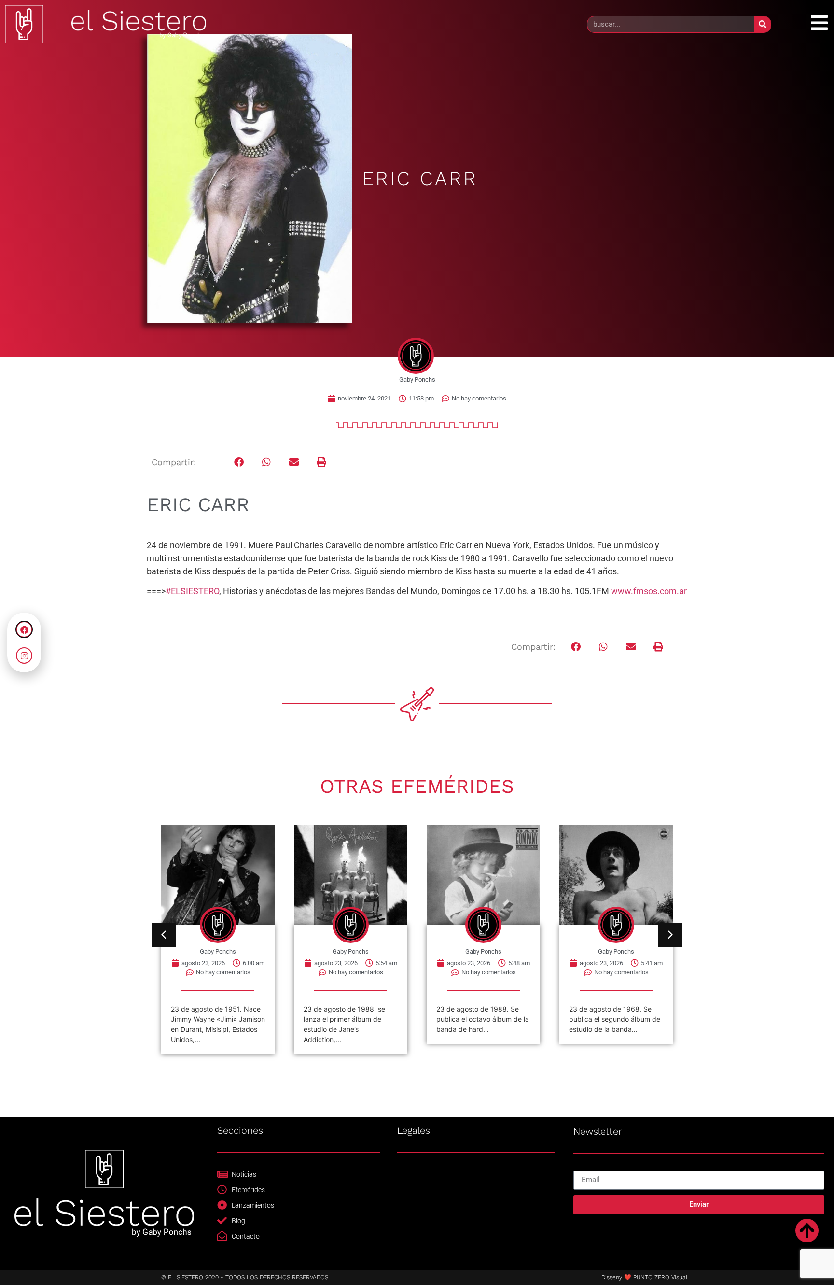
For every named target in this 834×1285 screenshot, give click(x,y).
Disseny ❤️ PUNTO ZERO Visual (644, 1277)
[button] (239, 462)
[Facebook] (24, 629)
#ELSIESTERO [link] (192, 591)
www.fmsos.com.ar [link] (649, 591)
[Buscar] (762, 24)
